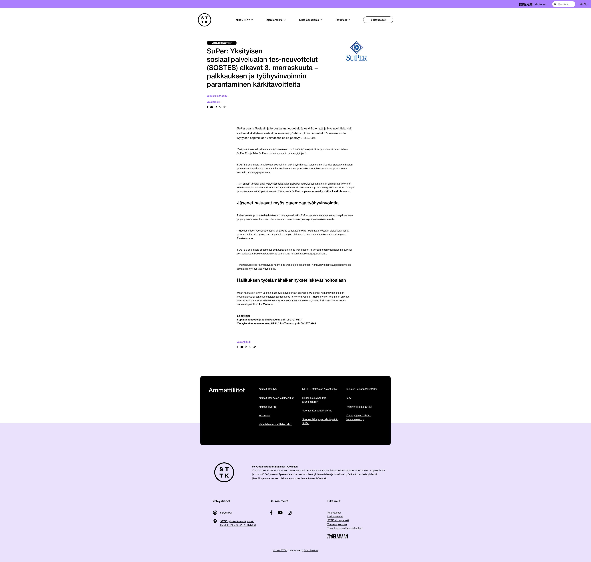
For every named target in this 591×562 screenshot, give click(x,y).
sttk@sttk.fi (226, 512)
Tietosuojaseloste (337, 524)
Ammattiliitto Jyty (268, 389)
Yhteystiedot (378, 20)
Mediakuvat (540, 4)
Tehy (348, 398)
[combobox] (563, 4)
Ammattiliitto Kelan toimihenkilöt (276, 398)
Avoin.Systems (311, 550)
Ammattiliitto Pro (267, 406)
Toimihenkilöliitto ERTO (359, 406)
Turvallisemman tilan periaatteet (344, 528)
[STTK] (204, 19)
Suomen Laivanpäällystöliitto (362, 389)
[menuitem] (586, 4)
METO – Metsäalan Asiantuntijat (319, 389)
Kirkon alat (264, 415)
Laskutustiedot (335, 516)
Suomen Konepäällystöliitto (317, 410)
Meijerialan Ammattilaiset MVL (275, 424)
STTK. (284, 550)
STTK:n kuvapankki (338, 520)
